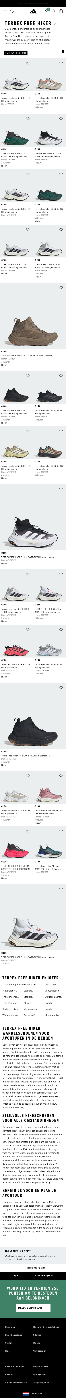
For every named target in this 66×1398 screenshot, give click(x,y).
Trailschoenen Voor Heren (10, 997)
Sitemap (37, 1335)
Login (15, 1276)
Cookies (9, 1375)
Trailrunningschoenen (14, 985)
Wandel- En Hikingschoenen (32, 985)
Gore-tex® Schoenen (29, 1015)
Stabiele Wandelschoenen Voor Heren (33, 991)
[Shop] (33, 12)
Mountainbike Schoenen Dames (54, 1015)
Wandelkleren (10, 1015)
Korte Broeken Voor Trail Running (10, 1009)
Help (7, 1351)
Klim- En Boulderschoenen (33, 1003)
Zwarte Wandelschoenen (54, 1009)
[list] (28, 53)
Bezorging (10, 1327)
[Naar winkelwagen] (61, 11)
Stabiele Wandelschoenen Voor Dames (33, 997)
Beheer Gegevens (41, 1367)
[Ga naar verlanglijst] (12, 11)
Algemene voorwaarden (16, 1383)
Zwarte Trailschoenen (52, 1003)
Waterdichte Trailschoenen (10, 991)
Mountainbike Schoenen (31, 1009)
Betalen (37, 1343)
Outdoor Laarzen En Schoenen (54, 997)
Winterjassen (52, 991)
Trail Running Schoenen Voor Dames (10, 1003)
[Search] (53, 11)
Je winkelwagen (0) (43, 1276)
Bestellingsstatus (13, 1335)
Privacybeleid (39, 1375)
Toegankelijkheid (41, 1383)
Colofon (8, 1343)
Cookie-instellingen (14, 1367)
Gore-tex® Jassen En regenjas (51, 985)
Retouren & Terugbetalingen (46, 1327)
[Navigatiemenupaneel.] (5, 11)
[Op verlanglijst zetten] (27, 64)
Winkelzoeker (39, 1351)
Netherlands (38, 1394)
